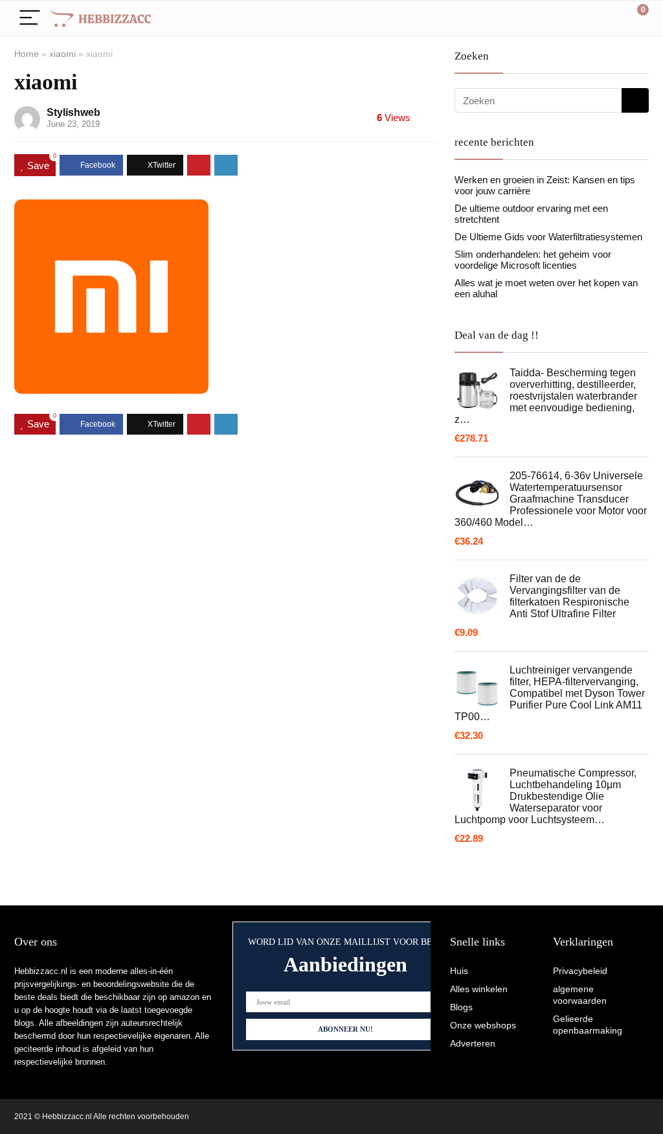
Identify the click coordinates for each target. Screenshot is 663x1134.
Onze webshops (483, 1025)
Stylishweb (73, 112)
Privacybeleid (580, 971)
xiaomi (62, 54)
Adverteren (472, 1043)
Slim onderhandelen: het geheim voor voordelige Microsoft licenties (533, 260)
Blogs (461, 1007)
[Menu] (29, 18)
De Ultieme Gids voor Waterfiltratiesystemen (548, 236)
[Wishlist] (608, 18)
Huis (459, 971)
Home (26, 54)
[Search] (580, 18)
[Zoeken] (635, 100)
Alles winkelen (479, 989)
